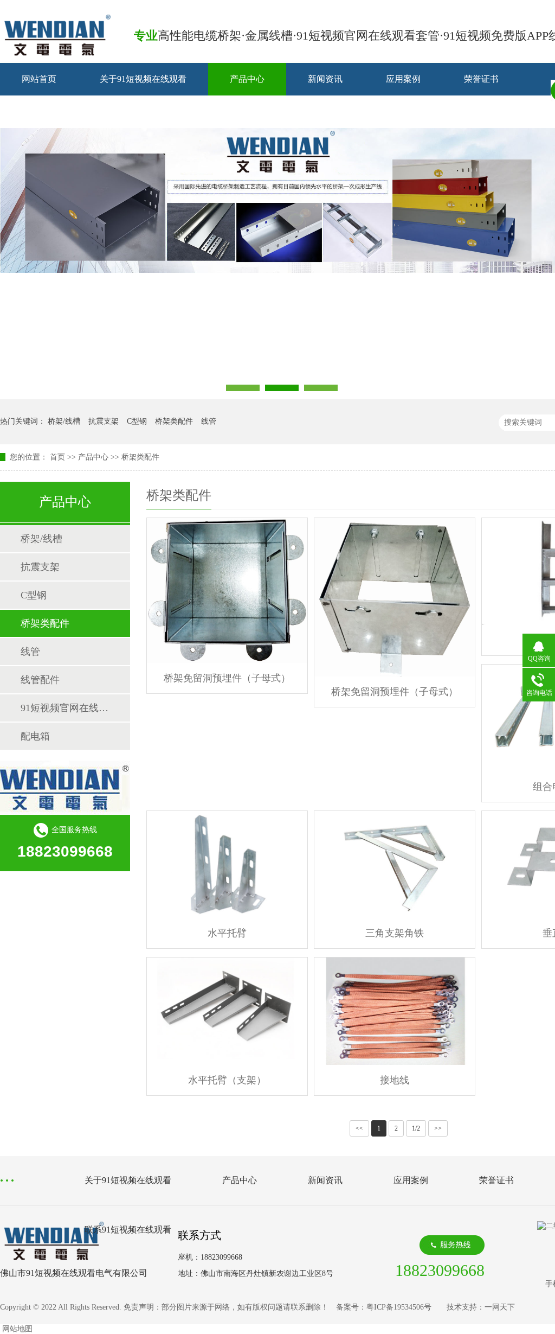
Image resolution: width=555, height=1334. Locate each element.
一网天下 (500, 1307)
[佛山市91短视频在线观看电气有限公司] (56, 53)
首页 (57, 457)
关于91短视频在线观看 (143, 79)
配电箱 (35, 736)
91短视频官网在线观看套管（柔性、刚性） (64, 708)
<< (359, 1128)
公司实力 (39, 111)
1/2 (416, 1128)
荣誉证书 (481, 79)
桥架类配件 (174, 421)
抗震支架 (103, 421)
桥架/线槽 (64, 421)
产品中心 (247, 79)
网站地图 (17, 1329)
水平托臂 (227, 933)
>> (438, 1128)
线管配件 (40, 679)
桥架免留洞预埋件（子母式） (227, 678)
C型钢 (137, 421)
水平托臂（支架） (227, 1080)
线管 (208, 421)
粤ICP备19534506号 (398, 1307)
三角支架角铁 (394, 933)
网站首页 (39, 79)
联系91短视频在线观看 (143, 111)
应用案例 (403, 79)
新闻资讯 (325, 79)
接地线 (394, 1080)
